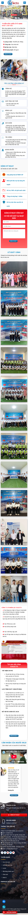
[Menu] (2, 2)
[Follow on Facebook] (2, 852)
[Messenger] (3, 901)
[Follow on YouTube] (13, 852)
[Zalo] (3, 907)
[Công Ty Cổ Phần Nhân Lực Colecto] (13, 2)
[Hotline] (3, 912)
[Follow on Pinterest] (8, 852)
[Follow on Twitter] (5, 852)
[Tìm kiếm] (24, 2)
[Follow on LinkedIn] (10, 852)
